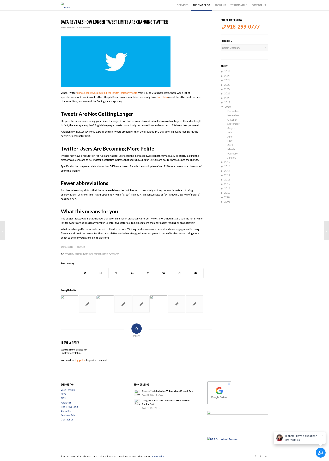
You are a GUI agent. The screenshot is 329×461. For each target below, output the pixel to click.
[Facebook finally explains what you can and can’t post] (123, 304)
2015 (227, 170)
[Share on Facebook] (69, 273)
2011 (227, 188)
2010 (227, 192)
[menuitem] (183, 5)
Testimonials (68, 415)
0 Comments (81, 247)
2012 (227, 183)
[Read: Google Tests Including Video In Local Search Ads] (137, 393)
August (231, 127)
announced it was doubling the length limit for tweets (107, 92)
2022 (227, 88)
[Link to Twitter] (260, 456)
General (63, 28)
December (233, 111)
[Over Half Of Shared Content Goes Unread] (176, 304)
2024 (227, 80)
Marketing (70, 28)
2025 (227, 75)
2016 (227, 166)
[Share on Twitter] (85, 273)
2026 (227, 71)
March (231, 149)
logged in (80, 360)
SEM (63, 398)
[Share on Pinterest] (116, 273)
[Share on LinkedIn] (132, 273)
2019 (227, 102)
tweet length (88, 254)
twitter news (114, 254)
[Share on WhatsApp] (100, 273)
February (232, 153)
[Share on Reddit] (180, 273)
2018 (228, 106)
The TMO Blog (69, 406)
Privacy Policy (158, 456)
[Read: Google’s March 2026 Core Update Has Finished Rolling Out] (137, 402)
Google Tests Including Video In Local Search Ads (167, 391)
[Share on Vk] (164, 273)
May (230, 140)
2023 (227, 84)
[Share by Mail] (195, 273)
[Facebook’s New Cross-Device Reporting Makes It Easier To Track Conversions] (194, 304)
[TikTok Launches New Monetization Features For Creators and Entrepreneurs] (158, 304)
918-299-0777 (243, 26)
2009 (227, 197)
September (233, 123)
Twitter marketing (101, 254)
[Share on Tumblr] (148, 273)
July (229, 132)
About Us (66, 411)
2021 (227, 93)
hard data (162, 97)
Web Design (68, 389)
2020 (227, 97)
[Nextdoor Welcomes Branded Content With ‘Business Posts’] (105, 304)
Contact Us (67, 419)
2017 (227, 161)
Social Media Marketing (82, 28)
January (231, 157)
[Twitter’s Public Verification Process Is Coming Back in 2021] (69, 304)
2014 (227, 175)
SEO (63, 394)
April (230, 144)
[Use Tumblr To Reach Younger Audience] (141, 304)
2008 (227, 201)
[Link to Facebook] (255, 456)
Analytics (66, 402)
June (230, 136)
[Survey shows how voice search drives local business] (2, 230)
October (232, 119)
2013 (227, 179)
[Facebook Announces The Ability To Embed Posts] (87, 304)
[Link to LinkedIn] (265, 456)
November (233, 115)
